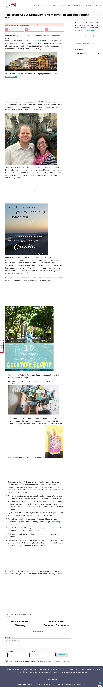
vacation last (35, 41)
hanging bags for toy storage (39, 487)
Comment (9, 637)
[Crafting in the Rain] (14, 5)
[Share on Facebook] (2, 343)
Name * (10, 652)
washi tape (12, 457)
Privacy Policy (51, 679)
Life (9, 616)
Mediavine (81, 684)
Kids (6, 616)
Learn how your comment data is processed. (52, 661)
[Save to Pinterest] (2, 351)
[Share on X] (2, 347)
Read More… (91, 30)
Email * (33, 652)
